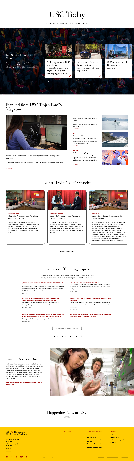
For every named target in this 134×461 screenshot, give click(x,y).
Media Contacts (114, 437)
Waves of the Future (79, 136)
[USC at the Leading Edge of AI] (115, 157)
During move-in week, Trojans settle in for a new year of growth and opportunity (88, 67)
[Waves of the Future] (115, 139)
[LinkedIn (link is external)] (26, 457)
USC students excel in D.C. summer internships (117, 65)
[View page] (78, 336)
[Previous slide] (45, 81)
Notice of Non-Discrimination (112, 457)
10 (76, 336)
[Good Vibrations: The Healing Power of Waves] (115, 122)
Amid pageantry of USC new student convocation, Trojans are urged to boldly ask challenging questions (58, 68)
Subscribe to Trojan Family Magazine (94, 444)
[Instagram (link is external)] (16, 457)
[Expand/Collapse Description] (70, 76)
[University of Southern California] (16, 433)
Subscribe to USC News (70, 435)
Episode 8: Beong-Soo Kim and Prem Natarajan (65, 217)
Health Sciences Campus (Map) (13, 444)
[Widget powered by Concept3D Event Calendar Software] (67, 417)
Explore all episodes (67, 251)
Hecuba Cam (8, 451)
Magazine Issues (91, 437)
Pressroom (113, 442)
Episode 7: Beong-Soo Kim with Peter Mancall (107, 217)
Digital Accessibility (124, 457)
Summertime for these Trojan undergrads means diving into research (33, 157)
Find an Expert (114, 435)
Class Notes (90, 435)
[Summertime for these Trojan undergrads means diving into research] (36, 132)
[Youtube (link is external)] (21, 457)
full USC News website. (28, 67)
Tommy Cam (8, 448)
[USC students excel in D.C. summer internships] (118, 51)
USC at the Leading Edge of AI (82, 153)
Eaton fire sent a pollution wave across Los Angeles (84, 282)
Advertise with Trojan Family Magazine (94, 448)
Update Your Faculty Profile (117, 440)
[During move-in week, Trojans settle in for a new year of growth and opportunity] (88, 51)
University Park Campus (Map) (12, 439)
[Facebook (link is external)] (7, 457)
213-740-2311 (9, 441)
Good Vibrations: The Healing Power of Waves (85, 119)
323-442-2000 (9, 445)
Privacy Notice (101, 457)
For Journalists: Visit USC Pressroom (67, 328)
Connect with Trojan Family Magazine (94, 440)
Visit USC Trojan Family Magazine (115, 110)
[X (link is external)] (11, 457)
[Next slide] (48, 81)
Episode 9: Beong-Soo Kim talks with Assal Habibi (23, 217)
